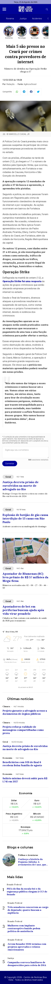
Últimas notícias (20, 699)
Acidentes (37, 18)
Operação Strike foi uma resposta (22, 281)
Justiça (23, 18)
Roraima (10, 18)
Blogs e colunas (20, 847)
